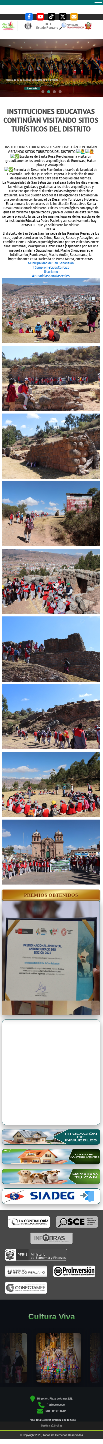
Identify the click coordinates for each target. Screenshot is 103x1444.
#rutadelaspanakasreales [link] (51, 276)
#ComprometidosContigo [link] (51, 267)
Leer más (32, 88)
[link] (51, 263)
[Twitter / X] (62, 16)
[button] (51, 895)
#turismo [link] (51, 272)
